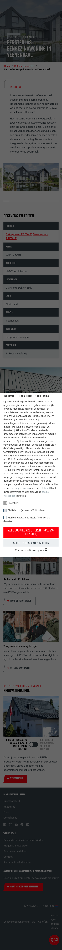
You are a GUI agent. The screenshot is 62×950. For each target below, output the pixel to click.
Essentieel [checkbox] (13, 503)
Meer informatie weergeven (29, 550)
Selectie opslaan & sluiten (31, 543)
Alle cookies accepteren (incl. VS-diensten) (31, 532)
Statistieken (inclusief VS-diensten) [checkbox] (26, 510)
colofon (44, 488)
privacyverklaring (21, 488)
